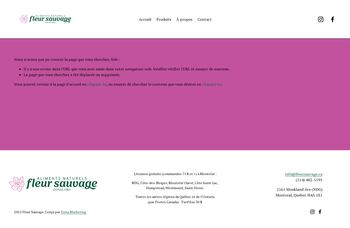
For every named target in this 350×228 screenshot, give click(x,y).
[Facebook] (332, 19)
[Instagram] (320, 19)
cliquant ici (96, 84)
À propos (184, 19)
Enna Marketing (73, 212)
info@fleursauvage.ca (303, 174)
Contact (205, 19)
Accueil (145, 19)
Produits (163, 19)
